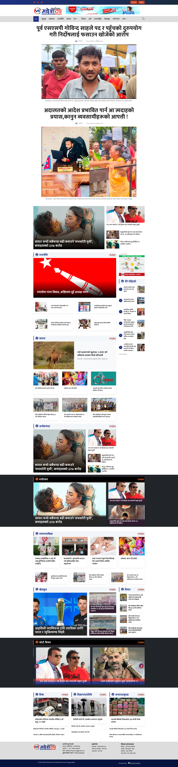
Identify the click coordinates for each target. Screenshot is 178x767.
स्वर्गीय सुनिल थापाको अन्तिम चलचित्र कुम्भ (61, 681)
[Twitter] (38, 2)
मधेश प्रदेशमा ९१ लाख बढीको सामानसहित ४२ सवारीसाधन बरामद (125, 735)
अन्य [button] (123, 19)
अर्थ (90, 19)
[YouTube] (42, 2)
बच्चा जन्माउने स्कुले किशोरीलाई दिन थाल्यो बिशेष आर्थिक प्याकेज (103, 561)
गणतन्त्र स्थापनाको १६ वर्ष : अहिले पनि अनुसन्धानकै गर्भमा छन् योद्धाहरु (135, 597)
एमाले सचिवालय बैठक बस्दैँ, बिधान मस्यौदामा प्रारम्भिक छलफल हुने (61, 324)
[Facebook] (34, 2)
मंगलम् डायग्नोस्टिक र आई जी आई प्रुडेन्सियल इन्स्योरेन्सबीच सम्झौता (45, 561)
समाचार (52, 19)
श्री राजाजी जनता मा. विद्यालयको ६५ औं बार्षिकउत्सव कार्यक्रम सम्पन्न (74, 415)
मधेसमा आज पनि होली (70, 388)
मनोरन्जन (116, 19)
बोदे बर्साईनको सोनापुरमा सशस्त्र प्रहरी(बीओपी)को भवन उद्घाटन (102, 415)
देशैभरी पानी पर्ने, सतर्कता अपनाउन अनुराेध (87, 719)
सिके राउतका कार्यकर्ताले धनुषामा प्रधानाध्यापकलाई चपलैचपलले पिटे (129, 323)
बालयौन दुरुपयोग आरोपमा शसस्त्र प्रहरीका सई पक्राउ (102, 389)
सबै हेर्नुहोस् (112, 255)
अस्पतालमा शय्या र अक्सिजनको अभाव (129, 300)
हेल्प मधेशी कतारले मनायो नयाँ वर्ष (44, 388)
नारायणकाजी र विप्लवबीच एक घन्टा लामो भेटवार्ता (59, 306)
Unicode (134, 2)
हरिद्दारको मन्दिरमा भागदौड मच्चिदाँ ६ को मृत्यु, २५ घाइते (49, 721)
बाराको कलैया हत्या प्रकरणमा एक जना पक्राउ (129, 289)
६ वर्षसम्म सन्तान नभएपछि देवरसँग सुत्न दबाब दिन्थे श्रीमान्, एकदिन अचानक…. (130, 347)
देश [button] (75, 19)
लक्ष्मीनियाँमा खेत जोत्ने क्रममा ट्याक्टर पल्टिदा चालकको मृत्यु (129, 335)
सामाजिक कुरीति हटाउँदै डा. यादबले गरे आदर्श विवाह (130, 311)
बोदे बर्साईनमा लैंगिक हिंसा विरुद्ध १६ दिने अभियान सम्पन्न (45, 415)
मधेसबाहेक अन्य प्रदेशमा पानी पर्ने (80, 732)
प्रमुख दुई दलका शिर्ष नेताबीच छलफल (102, 324)
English (141, 2)
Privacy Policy (71, 762)
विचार (83, 19)
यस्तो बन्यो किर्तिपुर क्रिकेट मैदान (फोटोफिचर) (117, 681)
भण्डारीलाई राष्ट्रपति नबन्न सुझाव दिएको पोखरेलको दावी (103, 306)
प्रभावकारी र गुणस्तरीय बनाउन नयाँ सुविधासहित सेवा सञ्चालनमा (74, 561)
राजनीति (60, 19)
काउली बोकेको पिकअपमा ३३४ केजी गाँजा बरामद (125, 721)
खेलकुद (107, 19)
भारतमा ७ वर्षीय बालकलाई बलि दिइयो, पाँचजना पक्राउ (48, 734)
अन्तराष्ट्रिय (98, 19)
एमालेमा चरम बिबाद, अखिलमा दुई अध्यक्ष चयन (62, 292)
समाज (68, 19)
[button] (36, 19)
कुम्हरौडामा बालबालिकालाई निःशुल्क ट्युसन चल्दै (59, 577)
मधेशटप (80, 41)
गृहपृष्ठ (44, 19)
